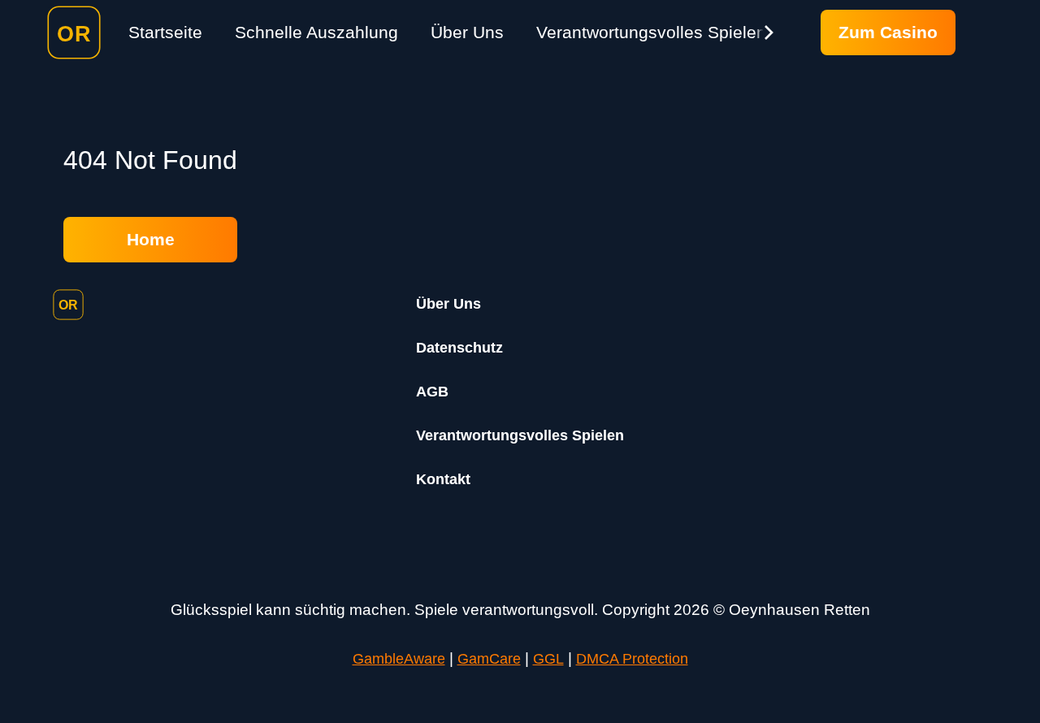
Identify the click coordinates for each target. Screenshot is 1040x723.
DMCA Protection (632, 659)
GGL (548, 659)
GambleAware (399, 659)
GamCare (489, 659)
